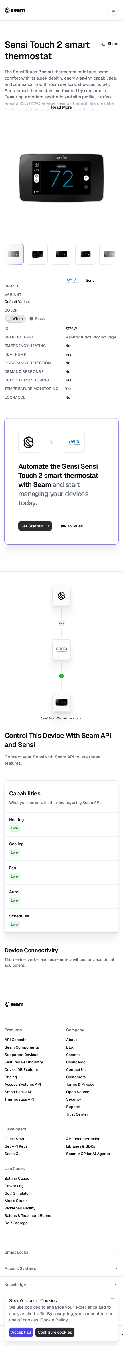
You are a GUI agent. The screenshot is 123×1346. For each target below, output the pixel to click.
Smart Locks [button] (16, 1252)
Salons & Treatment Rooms (28, 1215)
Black (40, 318)
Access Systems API (23, 1084)
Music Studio (16, 1200)
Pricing (11, 1077)
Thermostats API (19, 1099)
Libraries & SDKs (80, 1146)
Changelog (76, 1062)
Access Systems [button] (20, 1268)
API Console (16, 1039)
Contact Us (76, 1069)
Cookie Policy (54, 1320)
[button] (61, 824)
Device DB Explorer (21, 1069)
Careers (73, 1054)
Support (73, 1106)
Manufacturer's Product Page (90, 337)
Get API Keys (16, 1146)
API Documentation (83, 1138)
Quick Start (14, 1138)
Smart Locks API (19, 1091)
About (71, 1039)
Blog (70, 1047)
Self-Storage (16, 1223)
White (17, 318)
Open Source (77, 1091)
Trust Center (77, 1114)
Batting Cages (17, 1178)
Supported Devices (21, 1054)
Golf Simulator (17, 1193)
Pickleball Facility (20, 1208)
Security (73, 1099)
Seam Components (22, 1047)
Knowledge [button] (15, 1284)
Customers (76, 1077)
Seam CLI (13, 1153)
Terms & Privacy (80, 1084)
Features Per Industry (24, 1062)
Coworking (14, 1185)
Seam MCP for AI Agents (88, 1153)
